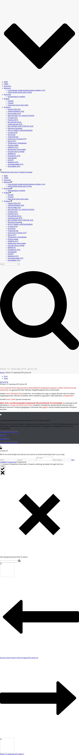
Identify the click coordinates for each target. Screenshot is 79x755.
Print (5, 376)
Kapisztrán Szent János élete (18, 105)
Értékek (6, 99)
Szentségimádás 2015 (15, 164)
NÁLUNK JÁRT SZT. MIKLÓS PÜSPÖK (21, 116)
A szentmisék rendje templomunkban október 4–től (26, 90)
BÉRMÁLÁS (12, 154)
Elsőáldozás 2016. (14, 156)
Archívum (7, 107)
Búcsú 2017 (12, 141)
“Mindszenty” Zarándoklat (17, 143)
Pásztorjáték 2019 (14, 113)
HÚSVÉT (11, 160)
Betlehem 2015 (13, 162)
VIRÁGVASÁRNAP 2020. (16, 111)
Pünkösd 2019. (13, 120)
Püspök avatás (13, 145)
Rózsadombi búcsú (14, 122)
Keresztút (7, 86)
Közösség (7, 94)
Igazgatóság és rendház (16, 97)
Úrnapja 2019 (12, 118)
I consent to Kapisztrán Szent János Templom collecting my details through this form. (32, 464)
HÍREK (6, 84)
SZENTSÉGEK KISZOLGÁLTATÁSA (20, 92)
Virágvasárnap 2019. (15, 124)
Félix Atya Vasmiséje (15, 128)
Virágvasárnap (13, 137)
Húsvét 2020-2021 (14, 109)
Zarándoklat (12, 158)
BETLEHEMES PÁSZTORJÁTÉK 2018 (20, 126)
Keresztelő (11, 135)
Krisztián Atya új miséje (16, 152)
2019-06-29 (4, 382)
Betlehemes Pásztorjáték (17, 149)
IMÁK (6, 82)
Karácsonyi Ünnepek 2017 (17, 139)
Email (6, 378)
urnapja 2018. (13, 132)
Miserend (7, 88)
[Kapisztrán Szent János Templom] (16, 172)
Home (2, 372)
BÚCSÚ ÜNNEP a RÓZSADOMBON (20, 130)
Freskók (10, 103)
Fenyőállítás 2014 (14, 166)
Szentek (10, 101)
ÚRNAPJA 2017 (13, 147)
